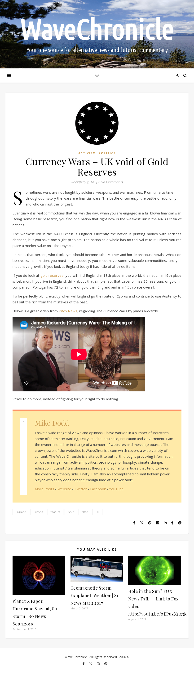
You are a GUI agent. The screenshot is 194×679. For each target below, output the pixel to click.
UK (97, 512)
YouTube (116, 488)
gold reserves (52, 275)
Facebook (98, 488)
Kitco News (68, 311)
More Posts (44, 488)
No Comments (111, 182)
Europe (38, 512)
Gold (71, 512)
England (21, 512)
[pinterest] (105, 664)
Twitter (81, 488)
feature (55, 512)
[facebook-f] (84, 664)
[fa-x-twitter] (91, 664)
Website (64, 488)
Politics (107, 153)
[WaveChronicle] (97, 34)
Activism (87, 153)
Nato (85, 512)
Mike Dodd (52, 423)
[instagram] (98, 664)
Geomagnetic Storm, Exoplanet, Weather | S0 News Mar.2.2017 (95, 595)
